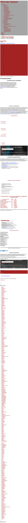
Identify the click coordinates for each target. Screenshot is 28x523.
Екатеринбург (4, 327)
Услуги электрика (5, 17)
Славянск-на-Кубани (4, 441)
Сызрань (3, 450)
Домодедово (4, 323)
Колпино (3, 355)
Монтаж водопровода (7, 11)
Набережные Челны (4, 385)
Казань (3, 349)
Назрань (3, 388)
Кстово (3, 363)
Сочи (2, 443)
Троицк (3, 455)
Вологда (3, 469)
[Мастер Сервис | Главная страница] (7, 39)
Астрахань (3, 295)
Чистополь (3, 319)
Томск (2, 454)
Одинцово (3, 405)
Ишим (2, 341)
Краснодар (3, 360)
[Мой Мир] (2, 250)
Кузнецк (3, 367)
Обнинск (3, 404)
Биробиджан (3, 305)
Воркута (3, 471)
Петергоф (3, 414)
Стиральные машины (7, 23)
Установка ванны (6, 13)
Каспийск (3, 348)
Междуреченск (4, 378)
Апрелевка (3, 41)
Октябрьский (3, 406)
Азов (2, 296)
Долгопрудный (4, 322)
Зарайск (3, 486)
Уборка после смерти (7, 28)
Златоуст (3, 482)
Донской (3, 324)
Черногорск (3, 318)
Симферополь (4, 440)
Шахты (3, 438)
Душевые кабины (6, 10)
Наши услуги (3, 4)
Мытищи (3, 384)
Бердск (3, 304)
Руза (2, 502)
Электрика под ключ (7, 19)
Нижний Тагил (4, 393)
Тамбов (3, 451)
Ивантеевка (3, 488)
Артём (3, 293)
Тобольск (3, 453)
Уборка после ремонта (7, 30)
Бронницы (3, 484)
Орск (2, 409)
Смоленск (3, 442)
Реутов (3, 422)
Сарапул (3, 431)
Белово (3, 303)
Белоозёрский (4, 509)
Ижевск (3, 343)
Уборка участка (6, 8)
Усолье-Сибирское (4, 462)
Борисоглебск (4, 308)
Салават (3, 428)
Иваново (3, 342)
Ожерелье (3, 517)
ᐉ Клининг (4, 25)
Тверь (2, 458)
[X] (3, 250)
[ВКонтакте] (0, 250)
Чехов (2, 315)
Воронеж (3, 472)
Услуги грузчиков (5, 60)
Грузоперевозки (5, 45)
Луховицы (3, 494)
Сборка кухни (6, 21)
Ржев (2, 427)
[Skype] (6, 250)
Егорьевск (3, 326)
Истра (2, 489)
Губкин (3, 335)
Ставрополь (3, 446)
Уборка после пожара (7, 29)
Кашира (3, 490)
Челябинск (3, 316)
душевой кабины (3, 87)
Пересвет (3, 512)
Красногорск (3, 361)
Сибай (2, 439)
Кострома (3, 358)
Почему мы (3, 34)
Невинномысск (4, 390)
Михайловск (3, 380)
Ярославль (3, 475)
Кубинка (3, 499)
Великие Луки (4, 464)
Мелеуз (3, 377)
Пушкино (3, 420)
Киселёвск (3, 352)
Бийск (2, 306)
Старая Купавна (4, 497)
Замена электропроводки (8, 18)
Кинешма (3, 350)
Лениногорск (3, 369)
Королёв (3, 357)
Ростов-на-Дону (4, 424)
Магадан (3, 374)
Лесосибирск (3, 371)
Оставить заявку (2, 43)
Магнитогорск (4, 375)
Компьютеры (5, 22)
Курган (3, 366)
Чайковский (3, 313)
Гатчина (3, 332)
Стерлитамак (3, 447)
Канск (2, 347)
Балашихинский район (5, 298)
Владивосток (3, 467)
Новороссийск (4, 399)
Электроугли (3, 498)
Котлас (3, 359)
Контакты (3, 32)
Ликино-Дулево (4, 514)
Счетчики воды (6, 16)
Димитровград (4, 321)
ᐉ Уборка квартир (5, 27)
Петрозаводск (4, 416)
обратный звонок (21, 257)
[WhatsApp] (5, 250)
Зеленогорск (3, 479)
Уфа (2, 459)
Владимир (3, 466)
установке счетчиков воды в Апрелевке (7, 228)
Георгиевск (3, 333)
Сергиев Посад (4, 433)
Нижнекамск (3, 391)
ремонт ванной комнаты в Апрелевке (13, 111)
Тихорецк (3, 452)
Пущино (3, 501)
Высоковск (3, 516)
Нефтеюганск (4, 389)
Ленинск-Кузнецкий (4, 370)
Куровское (3, 510)
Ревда (2, 423)
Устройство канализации (5, 165)
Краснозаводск (4, 513)
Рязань (3, 426)
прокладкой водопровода (12, 162)
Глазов (3, 334)
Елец (2, 329)
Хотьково (3, 503)
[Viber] (4, 250)
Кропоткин (3, 362)
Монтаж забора (6, 7)
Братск (3, 309)
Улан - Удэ (3, 461)
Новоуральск (3, 402)
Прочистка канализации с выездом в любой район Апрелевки (10, 163)
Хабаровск (3, 337)
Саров (2, 432)
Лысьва (3, 373)
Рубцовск (3, 425)
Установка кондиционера (8, 65)
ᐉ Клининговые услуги (7, 31)
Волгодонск (3, 468)
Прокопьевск (3, 418)
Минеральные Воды (4, 381)
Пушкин (3, 419)
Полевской (3, 417)
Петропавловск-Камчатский (6, 415)
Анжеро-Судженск (4, 291)
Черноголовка (4, 505)
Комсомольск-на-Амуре (5, 356)
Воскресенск (3, 473)
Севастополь (3, 435)
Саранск (3, 430)
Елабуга (3, 328)
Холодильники (6, 24)
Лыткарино (3, 495)
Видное (3, 493)
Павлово (3, 411)
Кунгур (3, 365)
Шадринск (3, 437)
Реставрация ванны (7, 15)
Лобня (2, 372)
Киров (2, 351)
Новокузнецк (3, 398)
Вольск (3, 470)
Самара (3, 429)
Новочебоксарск (4, 396)
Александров (3, 288)
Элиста (3, 330)
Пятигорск (3, 421)
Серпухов (3, 434)
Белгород (3, 301)
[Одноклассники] (1, 250)
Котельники (3, 507)
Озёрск (3, 410)
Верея (2, 518)
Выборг (3, 474)
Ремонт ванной (6, 14)
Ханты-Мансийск (4, 338)
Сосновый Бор (4, 444)
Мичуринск (3, 379)
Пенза (2, 412)
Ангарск (3, 290)
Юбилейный (3, 511)
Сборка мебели (5, 20)
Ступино (3, 448)
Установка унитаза (7, 12)
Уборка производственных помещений (10, 26)
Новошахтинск (4, 400)
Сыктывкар (3, 449)
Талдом (3, 515)
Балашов (3, 299)
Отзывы (3, 75)
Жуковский (3, 481)
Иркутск (3, 340)
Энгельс (3, 331)
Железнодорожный (4, 480)
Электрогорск (4, 508)
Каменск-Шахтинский (5, 345)
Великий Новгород (4, 465)
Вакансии (3, 33)
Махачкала (3, 376)
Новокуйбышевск (4, 397)
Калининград (3, 344)
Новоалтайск (3, 395)
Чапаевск (3, 314)
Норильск (3, 394)
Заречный (3, 478)
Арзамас (3, 294)
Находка (3, 386)
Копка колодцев (6, 9)
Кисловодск (3, 353)
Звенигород (3, 487)
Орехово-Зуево (4, 407)
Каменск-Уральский (4, 346)
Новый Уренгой (4, 403)
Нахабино (3, 491)
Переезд (5, 5)
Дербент (3, 320)
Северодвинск (4, 436)
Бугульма (3, 311)
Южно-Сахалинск (4, 477)
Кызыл (3, 368)
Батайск (3, 300)
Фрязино (3, 504)
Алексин (3, 289)
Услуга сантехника (5, 50)
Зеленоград (3, 483)
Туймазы (3, 456)
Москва (3, 382)
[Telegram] (7, 250)
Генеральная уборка (7, 70)
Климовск (3, 500)
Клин (2, 354)
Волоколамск (3, 485)
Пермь (3, 413)
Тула (2, 457)
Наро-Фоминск (4, 387)
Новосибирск (3, 401)
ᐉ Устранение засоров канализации (9, 55)
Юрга (2, 476)
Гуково (3, 336)
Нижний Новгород (4, 392)
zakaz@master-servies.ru (11, 43)
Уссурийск (3, 463)
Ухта (2, 460)
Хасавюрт (3, 339)
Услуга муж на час (5, 6)
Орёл (2, 408)
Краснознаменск (4, 492)
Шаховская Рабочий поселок (6, 506)
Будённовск (3, 310)
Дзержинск (3, 325)
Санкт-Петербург (4, 445)
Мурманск (3, 383)
